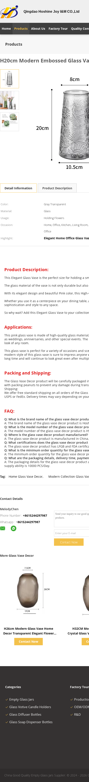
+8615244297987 (35, 515)
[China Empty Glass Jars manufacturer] (9, 11)
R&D (77, 714)
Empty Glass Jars (21, 699)
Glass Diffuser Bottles (25, 714)
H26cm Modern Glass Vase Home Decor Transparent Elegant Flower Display (28, 633)
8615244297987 (28, 522)
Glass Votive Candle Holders (30, 707)
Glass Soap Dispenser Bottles (30, 722)
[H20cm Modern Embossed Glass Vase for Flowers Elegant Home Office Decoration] (9, 79)
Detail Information (18, 188)
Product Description (57, 188)
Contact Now (69, 542)
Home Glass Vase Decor (26, 476)
